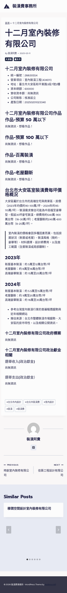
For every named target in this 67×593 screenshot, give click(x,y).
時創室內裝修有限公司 (16, 470)
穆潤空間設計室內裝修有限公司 (29, 508)
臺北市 (17, 59)
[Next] (58, 530)
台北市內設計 (14, 402)
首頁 (7, 23)
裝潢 (9, 409)
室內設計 (49, 402)
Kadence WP (50, 584)
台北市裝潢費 (32, 402)
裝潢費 (20, 409)
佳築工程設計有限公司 (50, 470)
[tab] (27, 559)
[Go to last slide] (8, 530)
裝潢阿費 (12, 53)
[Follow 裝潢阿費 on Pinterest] (33, 447)
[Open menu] (60, 6)
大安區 (9, 59)
